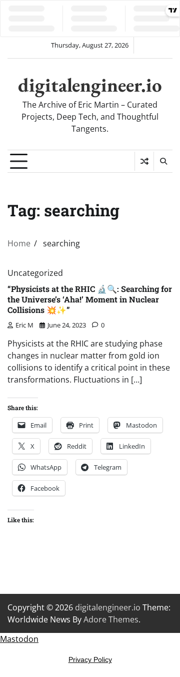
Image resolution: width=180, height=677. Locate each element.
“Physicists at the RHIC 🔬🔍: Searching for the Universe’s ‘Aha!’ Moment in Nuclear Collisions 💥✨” (90, 299)
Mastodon (19, 638)
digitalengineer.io (90, 85)
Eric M (25, 324)
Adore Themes (111, 619)
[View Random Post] (144, 161)
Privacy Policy (90, 659)
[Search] (163, 161)
